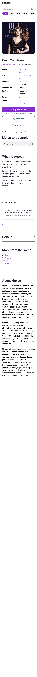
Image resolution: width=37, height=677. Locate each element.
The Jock (5, 261)
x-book (32, 13)
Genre (25, 13)
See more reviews (9, 225)
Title (12, 13)
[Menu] (33, 3)
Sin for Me (5, 263)
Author (19, 13)
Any (5, 13)
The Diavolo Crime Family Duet (14, 64)
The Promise (6, 258)
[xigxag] (6, 3)
